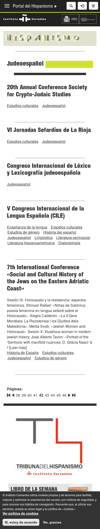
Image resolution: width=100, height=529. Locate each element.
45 (59, 395)
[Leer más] (18, 347)
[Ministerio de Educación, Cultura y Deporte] (79, 18)
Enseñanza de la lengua (27, 227)
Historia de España (23, 352)
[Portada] (50, 38)
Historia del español (59, 232)
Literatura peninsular (73, 237)
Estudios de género (23, 232)
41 (35, 395)
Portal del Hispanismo (33, 6)
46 (64, 395)
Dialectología (69, 242)
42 (41, 395)
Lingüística (44, 237)
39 (24, 395)
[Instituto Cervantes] (24, 17)
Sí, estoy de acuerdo (21, 522)
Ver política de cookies (21, 513)
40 (29, 395)
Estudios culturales (22, 105)
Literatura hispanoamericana (31, 242)
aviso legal (35, 509)
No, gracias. (52, 522)
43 (47, 395)
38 (18, 395)
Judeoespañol (54, 105)
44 (53, 395)
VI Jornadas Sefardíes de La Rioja (49, 131)
